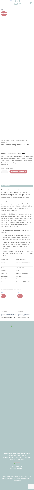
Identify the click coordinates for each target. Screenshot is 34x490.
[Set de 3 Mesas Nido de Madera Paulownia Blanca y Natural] (8, 301)
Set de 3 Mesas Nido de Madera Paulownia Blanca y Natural (8, 314)
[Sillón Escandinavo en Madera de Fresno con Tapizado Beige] (25, 301)
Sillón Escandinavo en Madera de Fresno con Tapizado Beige (24, 314)
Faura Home (10, 141)
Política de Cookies (14, 478)
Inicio (3, 141)
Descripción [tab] (6, 186)
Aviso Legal (20, 476)
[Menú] (2, 3)
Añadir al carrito (18, 171)
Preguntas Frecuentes (9, 476)
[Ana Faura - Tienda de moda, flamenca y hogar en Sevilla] (17, 3)
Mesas (18, 141)
